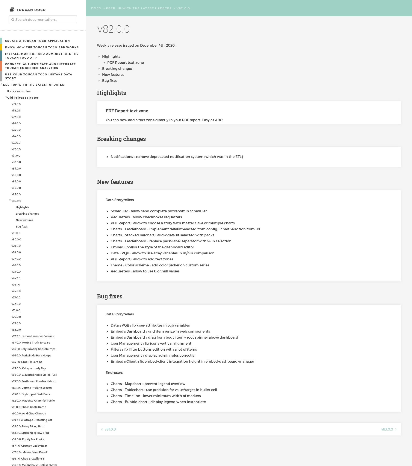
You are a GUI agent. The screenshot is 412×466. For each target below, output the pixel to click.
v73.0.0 (16, 297)
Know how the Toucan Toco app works (42, 47)
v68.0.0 (16, 329)
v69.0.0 (16, 323)
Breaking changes (27, 213)
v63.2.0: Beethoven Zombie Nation (33, 381)
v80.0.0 (16, 239)
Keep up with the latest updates (33, 84)
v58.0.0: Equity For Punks (28, 439)
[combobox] (43, 19)
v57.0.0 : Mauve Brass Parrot (29, 452)
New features (24, 220)
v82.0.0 (16, 200)
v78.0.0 (16, 252)
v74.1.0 (16, 284)
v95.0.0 (16, 129)
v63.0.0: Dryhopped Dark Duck (31, 394)
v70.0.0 (16, 316)
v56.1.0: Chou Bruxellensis (28, 458)
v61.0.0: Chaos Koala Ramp (29, 406)
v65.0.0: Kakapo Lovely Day (29, 368)
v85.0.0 (16, 181)
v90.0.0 (16, 161)
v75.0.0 (16, 271)
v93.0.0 (16, 142)
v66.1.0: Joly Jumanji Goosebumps (33, 348)
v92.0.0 (16, 149)
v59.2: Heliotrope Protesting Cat (32, 419)
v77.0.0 (16, 258)
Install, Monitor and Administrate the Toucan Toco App (42, 55)
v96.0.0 (16, 123)
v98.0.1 (16, 110)
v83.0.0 (16, 194)
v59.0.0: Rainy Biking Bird (27, 426)
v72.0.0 (16, 303)
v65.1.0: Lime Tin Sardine (27, 361)
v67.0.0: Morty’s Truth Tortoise (31, 342)
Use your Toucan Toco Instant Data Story (38, 76)
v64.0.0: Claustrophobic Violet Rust (34, 374)
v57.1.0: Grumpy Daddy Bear (29, 445)
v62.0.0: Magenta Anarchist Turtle (33, 400)
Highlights (22, 207)
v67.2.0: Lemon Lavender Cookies (33, 336)
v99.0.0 (16, 103)
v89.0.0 (16, 168)
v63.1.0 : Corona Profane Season (32, 387)
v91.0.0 (16, 155)
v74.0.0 (16, 290)
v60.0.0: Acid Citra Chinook (29, 413)
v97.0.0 (16, 116)
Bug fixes (22, 226)
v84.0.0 (16, 187)
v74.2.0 (16, 278)
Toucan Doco (31, 10)
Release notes (19, 91)
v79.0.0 (16, 245)
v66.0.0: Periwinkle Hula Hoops (31, 355)
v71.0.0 (16, 310)
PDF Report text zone (125, 62)
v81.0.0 (16, 232)
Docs (96, 8)
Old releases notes (23, 97)
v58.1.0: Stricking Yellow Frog (30, 432)
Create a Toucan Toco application (37, 40)
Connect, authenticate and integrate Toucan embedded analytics (40, 66)
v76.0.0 (16, 265)
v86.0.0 (16, 174)
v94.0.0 (16, 136)
